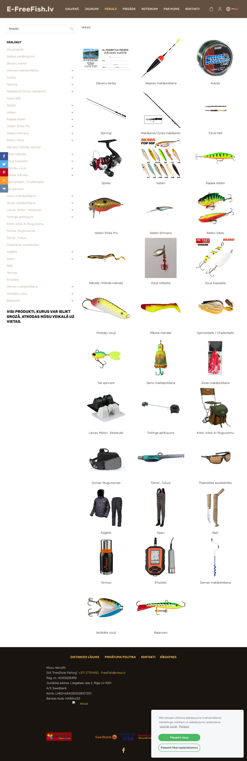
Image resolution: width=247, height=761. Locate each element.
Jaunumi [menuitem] (92, 9)
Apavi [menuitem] (10, 259)
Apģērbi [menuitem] (12, 252)
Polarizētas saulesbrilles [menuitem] (23, 245)
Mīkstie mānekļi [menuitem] (17, 175)
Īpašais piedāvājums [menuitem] (21, 56)
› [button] (72, 70)
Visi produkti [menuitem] (15, 49)
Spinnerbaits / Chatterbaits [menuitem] (25, 182)
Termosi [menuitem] (12, 273)
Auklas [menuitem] (11, 77)
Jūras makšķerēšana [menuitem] (21, 203)
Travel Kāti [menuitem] (14, 98)
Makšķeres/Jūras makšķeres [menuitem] (26, 91)
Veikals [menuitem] (111, 9)
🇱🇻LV (234, 9)
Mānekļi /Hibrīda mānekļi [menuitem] (24, 147)
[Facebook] (123, 750)
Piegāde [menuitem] (129, 9)
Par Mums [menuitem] (171, 9)
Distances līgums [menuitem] (84, 657)
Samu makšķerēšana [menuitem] (21, 196)
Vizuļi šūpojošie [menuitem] (17, 161)
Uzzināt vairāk (168, 726)
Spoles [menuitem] (11, 105)
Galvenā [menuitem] (72, 9)
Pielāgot (184, 726)
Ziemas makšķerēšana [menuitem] (22, 286)
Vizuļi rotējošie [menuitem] (16, 154)
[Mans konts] (220, 9)
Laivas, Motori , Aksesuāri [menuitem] (24, 210)
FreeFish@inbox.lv (113, 673)
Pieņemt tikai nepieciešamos (179, 747)
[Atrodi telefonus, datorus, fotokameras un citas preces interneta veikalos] (82, 740)
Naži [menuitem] (10, 266)
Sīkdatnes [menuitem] (168, 657)
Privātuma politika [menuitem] (120, 657)
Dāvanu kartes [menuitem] (17, 63)
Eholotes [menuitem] (13, 280)
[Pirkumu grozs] (211, 9)
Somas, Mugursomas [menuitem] (21, 231)
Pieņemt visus (179, 737)
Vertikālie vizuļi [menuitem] (17, 294)
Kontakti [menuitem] (192, 9)
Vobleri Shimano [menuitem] (18, 133)
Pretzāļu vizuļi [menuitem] (16, 168)
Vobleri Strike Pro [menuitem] (18, 126)
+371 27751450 (88, 673)
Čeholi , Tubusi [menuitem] (17, 238)
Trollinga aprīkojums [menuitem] (20, 217)
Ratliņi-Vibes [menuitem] (15, 140)
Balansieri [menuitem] (13, 300)
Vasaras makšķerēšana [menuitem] (22, 70)
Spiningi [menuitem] (12, 84)
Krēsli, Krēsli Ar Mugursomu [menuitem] (25, 224)
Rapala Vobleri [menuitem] (16, 119)
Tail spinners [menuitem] (15, 189)
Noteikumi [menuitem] (149, 9)
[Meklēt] (71, 29)
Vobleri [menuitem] (11, 112)
